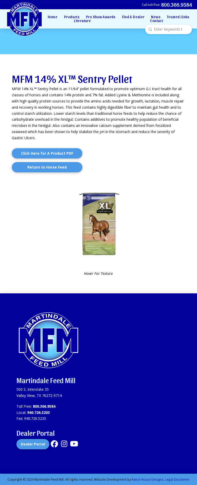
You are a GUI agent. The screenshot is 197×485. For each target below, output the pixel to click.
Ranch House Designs (148, 479)
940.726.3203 (38, 412)
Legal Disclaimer (177, 479)
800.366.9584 (44, 406)
